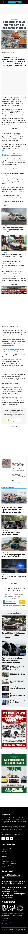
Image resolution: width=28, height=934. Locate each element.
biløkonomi (19, 829)
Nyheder (14, 19)
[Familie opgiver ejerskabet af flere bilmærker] (5, 702)
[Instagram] (7, 838)
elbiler (15, 819)
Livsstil (3, 897)
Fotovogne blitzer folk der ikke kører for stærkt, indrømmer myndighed (12, 660)
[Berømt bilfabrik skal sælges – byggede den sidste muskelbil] (14, 623)
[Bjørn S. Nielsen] (6, 471)
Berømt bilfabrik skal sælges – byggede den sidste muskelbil (13, 635)
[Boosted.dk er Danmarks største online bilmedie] (14, 2)
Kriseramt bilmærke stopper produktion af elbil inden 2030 (18, 681)
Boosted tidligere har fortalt (15, 387)
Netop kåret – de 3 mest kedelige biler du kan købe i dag (17, 674)
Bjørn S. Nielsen (10, 52)
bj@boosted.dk (17, 482)
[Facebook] (3, 838)
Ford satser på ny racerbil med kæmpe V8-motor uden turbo (18, 695)
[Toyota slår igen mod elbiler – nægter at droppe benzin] (5, 688)
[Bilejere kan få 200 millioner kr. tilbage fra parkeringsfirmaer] (5, 667)
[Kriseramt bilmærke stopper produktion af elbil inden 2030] (5, 681)
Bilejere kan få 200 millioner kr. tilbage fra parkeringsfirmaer (14, 888)
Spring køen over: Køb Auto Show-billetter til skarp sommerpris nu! (12, 154)
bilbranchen (4, 821)
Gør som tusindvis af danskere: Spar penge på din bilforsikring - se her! (12, 350)
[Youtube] (11, 838)
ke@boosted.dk (14, 931)
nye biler (19, 819)
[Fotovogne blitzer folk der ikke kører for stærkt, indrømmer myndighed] (14, 648)
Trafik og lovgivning (5, 655)
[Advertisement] (14, 309)
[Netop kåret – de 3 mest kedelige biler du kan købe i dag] (5, 674)
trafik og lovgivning (20, 827)
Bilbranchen (4, 630)
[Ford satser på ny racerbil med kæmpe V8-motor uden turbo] (5, 695)
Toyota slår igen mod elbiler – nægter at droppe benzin (17, 687)
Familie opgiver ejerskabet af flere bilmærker (17, 701)
